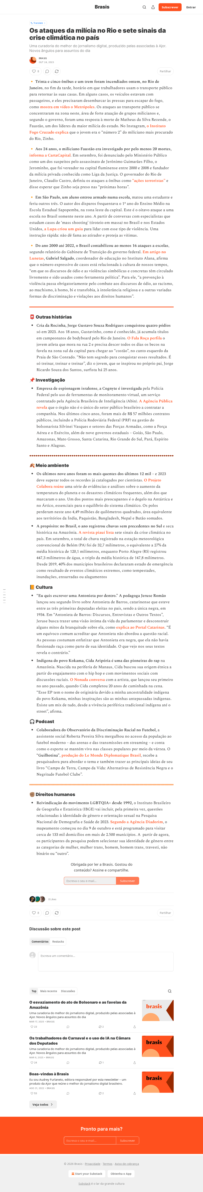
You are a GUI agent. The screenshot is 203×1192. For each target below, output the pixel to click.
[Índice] (4, 596)
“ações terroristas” (148, 181)
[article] (101, 1014)
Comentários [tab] (40, 941)
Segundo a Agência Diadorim (136, 822)
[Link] (24, 317)
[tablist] (47, 942)
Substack (84, 1183)
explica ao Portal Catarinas (140, 627)
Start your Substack (88, 1174)
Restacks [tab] (58, 941)
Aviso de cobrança (127, 1164)
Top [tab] (34, 991)
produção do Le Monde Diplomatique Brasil (101, 755)
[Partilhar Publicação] (153, 7)
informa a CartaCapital (50, 155)
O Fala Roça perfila (144, 338)
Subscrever (170, 7)
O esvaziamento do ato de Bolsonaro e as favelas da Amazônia (77, 1005)
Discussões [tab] (68, 991)
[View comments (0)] (47, 71)
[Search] (144, 7)
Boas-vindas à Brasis (49, 1074)
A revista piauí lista (97, 532)
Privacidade (92, 1164)
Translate (38, 22)
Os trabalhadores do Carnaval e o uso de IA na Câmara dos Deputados (79, 1041)
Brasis (43, 58)
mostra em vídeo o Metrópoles (67, 107)
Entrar (191, 7)
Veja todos (40, 1104)
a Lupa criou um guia (63, 229)
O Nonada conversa (87, 680)
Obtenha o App (121, 1174)
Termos (107, 1164)
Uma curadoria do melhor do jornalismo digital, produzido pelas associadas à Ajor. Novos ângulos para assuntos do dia (82, 1015)
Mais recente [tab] (48, 991)
